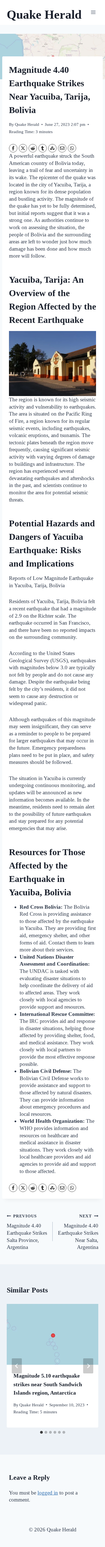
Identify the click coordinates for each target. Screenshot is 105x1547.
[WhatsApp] (72, 148)
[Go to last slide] (17, 1365)
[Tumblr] (42, 148)
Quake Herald (27, 124)
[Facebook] (13, 148)
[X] (23, 148)
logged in (48, 1493)
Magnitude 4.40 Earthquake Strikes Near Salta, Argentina (78, 1231)
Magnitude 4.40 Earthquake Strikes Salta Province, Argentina (27, 1231)
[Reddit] (33, 148)
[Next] (88, 1365)
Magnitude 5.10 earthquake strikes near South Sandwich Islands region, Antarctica (47, 1384)
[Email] (62, 148)
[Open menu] (93, 12)
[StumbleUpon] (52, 148)
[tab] (41, 1432)
